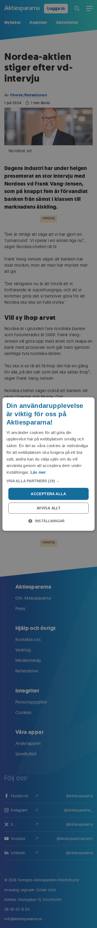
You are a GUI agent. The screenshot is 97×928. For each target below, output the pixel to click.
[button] (48, 481)
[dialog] (48, 464)
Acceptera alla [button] (48, 494)
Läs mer (38, 472)
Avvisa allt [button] (48, 508)
